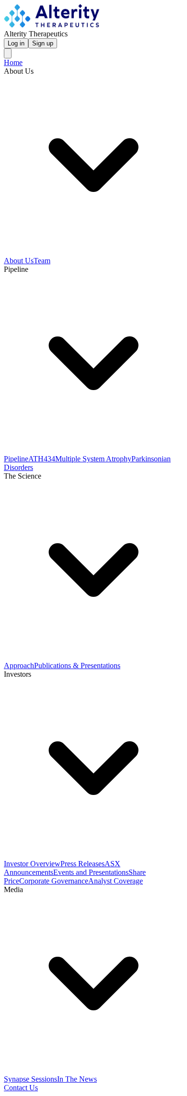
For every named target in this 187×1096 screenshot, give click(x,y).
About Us (19, 261)
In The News (77, 1079)
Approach (19, 665)
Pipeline (16, 459)
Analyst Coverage (115, 881)
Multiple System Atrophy (93, 459)
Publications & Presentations (77, 665)
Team (42, 261)
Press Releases (82, 864)
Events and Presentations (91, 872)
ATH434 (41, 459)
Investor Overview (32, 864)
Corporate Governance (53, 881)
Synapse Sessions (30, 1079)
